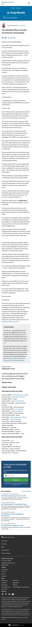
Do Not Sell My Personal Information (21, 587)
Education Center (5, 550)
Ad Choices (4, 582)
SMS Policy (15, 584)
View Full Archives (26, 491)
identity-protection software (18, 417)
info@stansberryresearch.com (8, 562)
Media (2, 547)
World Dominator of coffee (20, 395)
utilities (22, 433)
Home (13, 8)
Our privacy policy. (17, 484)
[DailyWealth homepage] (16, 13)
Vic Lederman (21, 25)
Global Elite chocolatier (18, 397)
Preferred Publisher (5, 553)
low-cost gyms (19, 409)
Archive (18, 8)
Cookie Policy (4, 584)
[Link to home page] (8, 3)
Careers (3, 573)
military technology (15, 419)
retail (11, 440)
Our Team (3, 571)
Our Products (4, 540)
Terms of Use (4, 589)
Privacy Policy (4, 580)
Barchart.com (11, 609)
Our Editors (4, 544)
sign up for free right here (11, 321)
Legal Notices (16, 582)
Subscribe (16, 480)
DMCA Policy (16, 580)
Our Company (4, 569)
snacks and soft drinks (17, 401)
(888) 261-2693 (4, 565)
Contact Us (3, 576)
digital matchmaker (17, 411)
